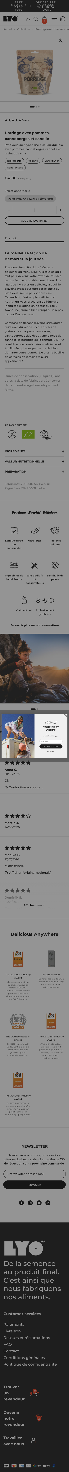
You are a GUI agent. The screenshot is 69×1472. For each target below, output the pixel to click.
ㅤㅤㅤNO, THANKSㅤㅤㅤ (50, 751)
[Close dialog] (65, 715)
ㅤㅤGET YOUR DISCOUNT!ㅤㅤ (51, 746)
